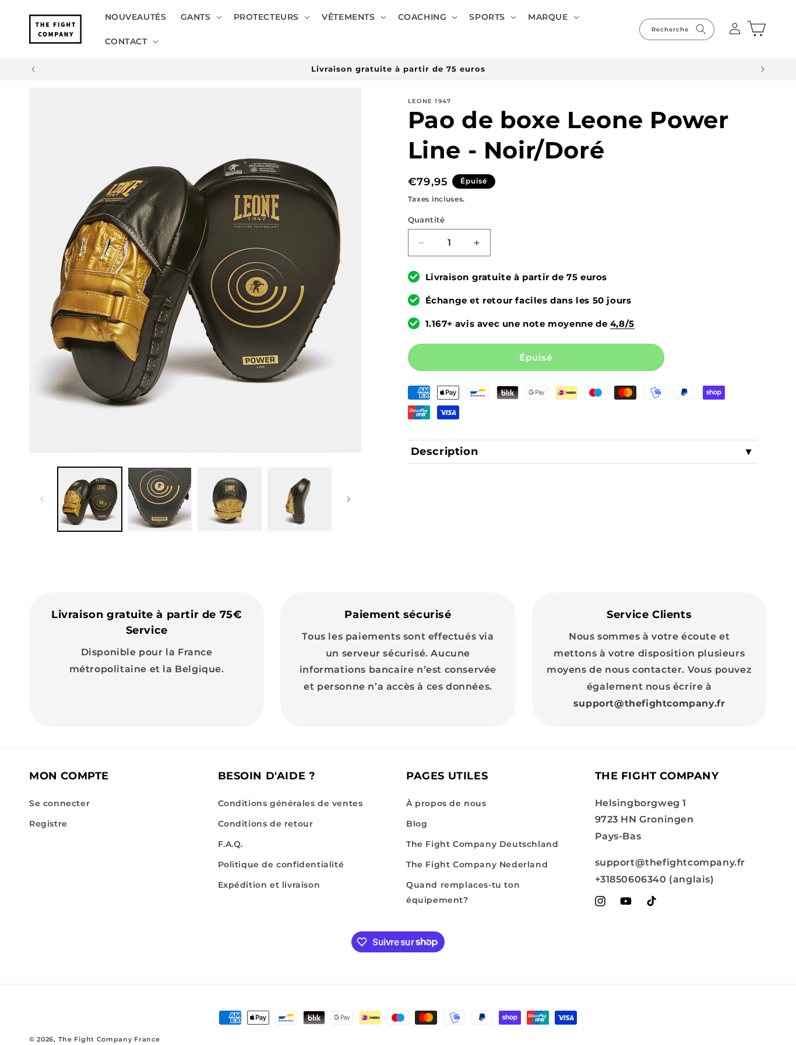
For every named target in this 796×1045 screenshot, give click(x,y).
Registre (48, 823)
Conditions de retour (266, 823)
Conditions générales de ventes (290, 803)
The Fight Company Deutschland (482, 844)
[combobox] (677, 29)
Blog (416, 823)
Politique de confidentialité (281, 864)
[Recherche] (701, 29)
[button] (200, 17)
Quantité (426, 219)
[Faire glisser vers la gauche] (42, 499)
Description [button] (444, 451)
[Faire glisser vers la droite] (348, 499)
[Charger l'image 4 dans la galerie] (299, 499)
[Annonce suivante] (763, 69)
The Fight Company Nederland (477, 864)
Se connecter (59, 803)
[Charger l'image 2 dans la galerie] (160, 499)
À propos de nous (446, 803)
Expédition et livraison (269, 885)
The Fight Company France (109, 1039)
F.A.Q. (231, 844)
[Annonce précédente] (33, 69)
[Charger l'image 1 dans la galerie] (90, 499)
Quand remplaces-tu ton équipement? (463, 892)
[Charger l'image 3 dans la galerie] (230, 499)
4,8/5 (622, 323)
